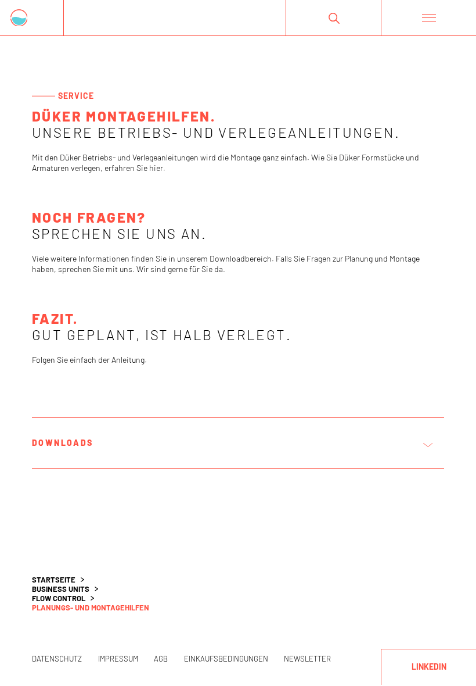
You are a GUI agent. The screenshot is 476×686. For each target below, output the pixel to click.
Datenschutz (57, 658)
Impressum (118, 658)
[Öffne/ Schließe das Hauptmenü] (428, 18)
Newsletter (307, 658)
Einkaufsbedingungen (226, 658)
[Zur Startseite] (32, 17)
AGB (161, 658)
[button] (333, 17)
